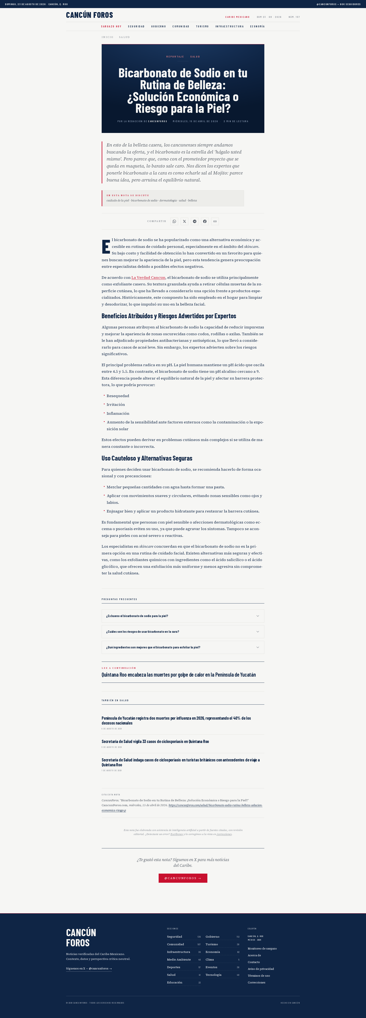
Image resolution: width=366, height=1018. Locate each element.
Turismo (202, 26)
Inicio (108, 37)
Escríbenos (177, 834)
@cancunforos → (183, 878)
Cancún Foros (89, 15)
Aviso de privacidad (261, 969)
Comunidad (180, 26)
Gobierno (158, 26)
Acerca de (254, 955)
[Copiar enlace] (215, 221)
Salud (124, 37)
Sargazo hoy (111, 26)
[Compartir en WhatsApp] (174, 221)
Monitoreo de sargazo (262, 948)
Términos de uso (259, 976)
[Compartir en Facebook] (205, 221)
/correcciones (224, 834)
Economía (257, 26)
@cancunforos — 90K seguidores (339, 4)
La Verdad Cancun (148, 277)
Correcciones (256, 982)
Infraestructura (229, 26)
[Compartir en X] (184, 221)
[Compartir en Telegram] (194, 221)
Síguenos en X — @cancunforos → (89, 968)
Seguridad (136, 26)
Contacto (254, 962)
